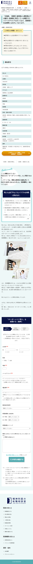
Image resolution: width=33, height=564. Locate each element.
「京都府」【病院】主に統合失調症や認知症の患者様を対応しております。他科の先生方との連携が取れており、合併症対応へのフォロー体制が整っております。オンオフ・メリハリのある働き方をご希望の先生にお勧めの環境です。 (24, 161)
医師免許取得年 (7, 405)
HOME (7, 7)
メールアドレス (8, 373)
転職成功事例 (8, 523)
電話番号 (6, 387)
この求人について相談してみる (16, 153)
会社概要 (7, 551)
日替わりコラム (8, 528)
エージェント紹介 (8, 525)
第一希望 (5, 416)
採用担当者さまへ (8, 540)
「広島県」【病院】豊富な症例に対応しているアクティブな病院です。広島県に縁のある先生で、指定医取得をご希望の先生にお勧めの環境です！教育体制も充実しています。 (9, 161)
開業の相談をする (8, 531)
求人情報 (25, 3)
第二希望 (5, 420)
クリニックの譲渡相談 (9, 542)
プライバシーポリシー (9, 554)
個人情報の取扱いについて (13, 455)
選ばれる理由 (8, 517)
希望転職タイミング (8, 425)
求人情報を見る (8, 514)
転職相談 (20, 3)
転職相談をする (8, 511)
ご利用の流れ (8, 520)
